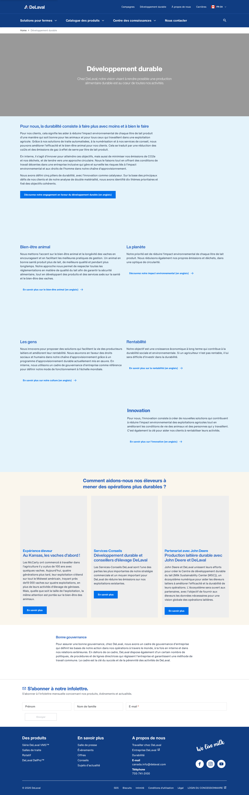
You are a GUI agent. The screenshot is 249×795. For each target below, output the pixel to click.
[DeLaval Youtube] (221, 764)
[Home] (34, 6)
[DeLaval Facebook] (199, 764)
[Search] (225, 20)
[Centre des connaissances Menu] (154, 20)
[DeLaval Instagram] (210, 764)
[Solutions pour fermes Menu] (55, 20)
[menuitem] (39, 20)
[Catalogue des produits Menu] (103, 20)
